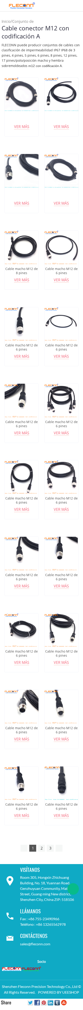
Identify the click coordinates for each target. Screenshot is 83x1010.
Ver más (21, 126)
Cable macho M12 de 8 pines (21, 271)
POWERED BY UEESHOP (58, 992)
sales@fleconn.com (35, 944)
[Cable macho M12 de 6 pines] (61, 247)
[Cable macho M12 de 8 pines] (22, 247)
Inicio (6, 21)
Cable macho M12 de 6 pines (61, 271)
